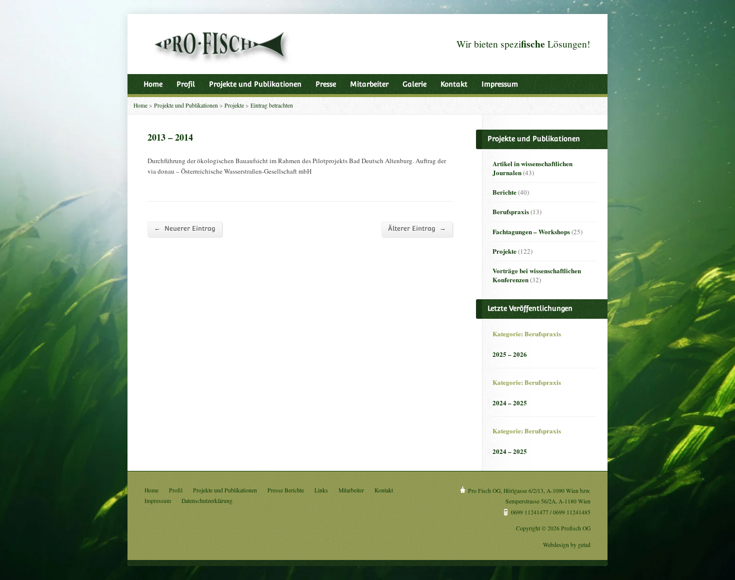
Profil (185, 84)
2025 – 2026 (509, 354)
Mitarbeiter (369, 84)
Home (153, 84)
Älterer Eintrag (417, 228)
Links (321, 490)
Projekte (234, 105)
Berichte (504, 192)
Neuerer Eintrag (185, 228)
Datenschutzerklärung (207, 500)
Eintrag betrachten (271, 105)
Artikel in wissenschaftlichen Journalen (532, 168)
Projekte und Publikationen (255, 84)
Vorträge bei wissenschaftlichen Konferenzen (536, 275)
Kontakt (454, 84)
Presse (326, 84)
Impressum (500, 84)
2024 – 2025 (509, 402)
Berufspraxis (510, 211)
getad (584, 544)
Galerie (414, 84)
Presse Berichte (286, 490)
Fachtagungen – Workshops (531, 231)
